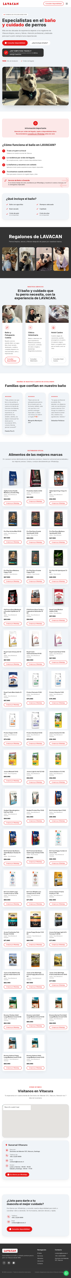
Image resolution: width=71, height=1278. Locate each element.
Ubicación (40, 1261)
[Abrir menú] (67, 4)
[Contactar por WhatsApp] (66, 1273)
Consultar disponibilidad (53, 3)
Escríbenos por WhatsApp (18, 1174)
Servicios (40, 1256)
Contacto (40, 1263)
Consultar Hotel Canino (58, 360)
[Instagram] (4, 1263)
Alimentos (40, 1258)
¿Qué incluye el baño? (40, 43)
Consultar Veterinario (33, 360)
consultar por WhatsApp (36, 134)
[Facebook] (9, 1263)
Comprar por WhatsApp (12, 503)
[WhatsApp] (14, 1263)
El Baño (39, 1253)
